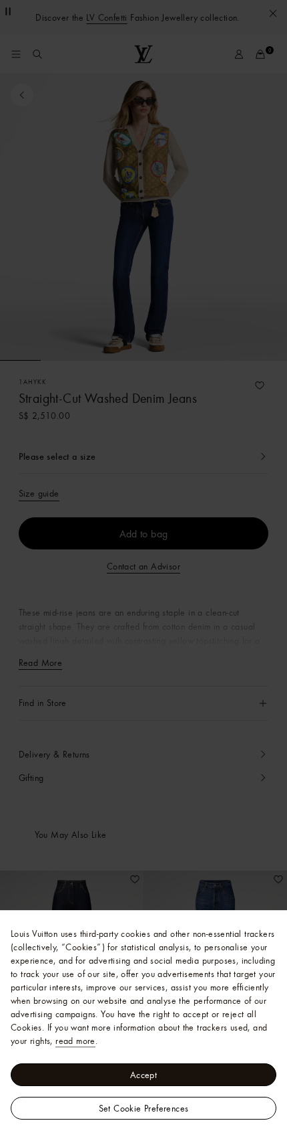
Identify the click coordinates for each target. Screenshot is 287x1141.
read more (75, 1041)
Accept (143, 1075)
